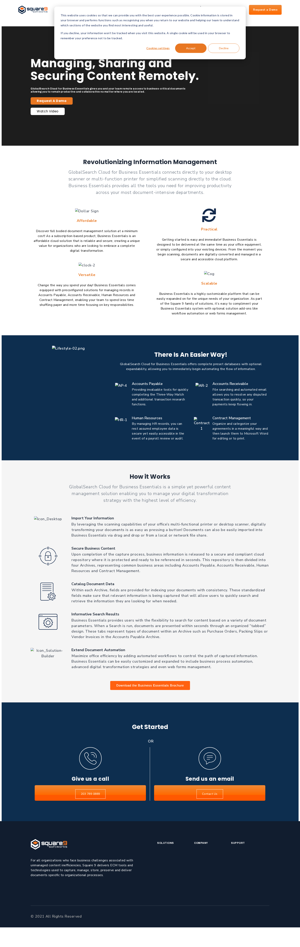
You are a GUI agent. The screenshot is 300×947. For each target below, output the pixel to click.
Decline (224, 48)
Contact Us (210, 794)
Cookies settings (158, 48)
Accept (191, 48)
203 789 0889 (90, 794)
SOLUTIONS (165, 843)
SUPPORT (238, 843)
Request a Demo (265, 10)
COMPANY (201, 843)
